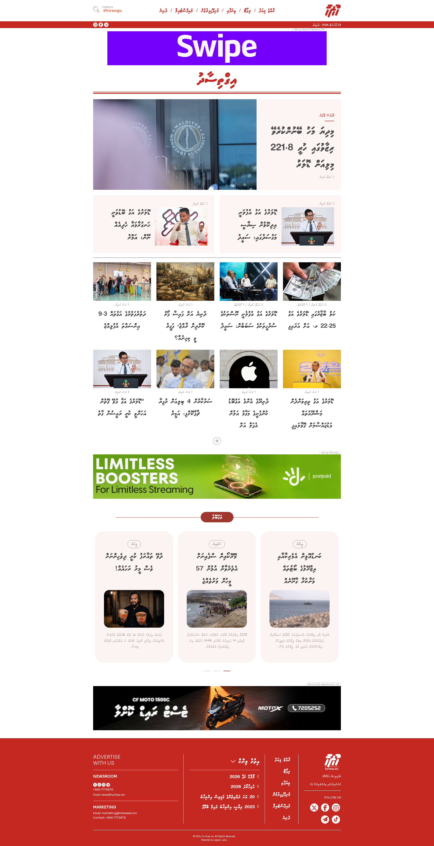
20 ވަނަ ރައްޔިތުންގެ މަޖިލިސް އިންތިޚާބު (228, 797)
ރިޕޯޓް (247, 11)
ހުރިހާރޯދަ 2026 (244, 787)
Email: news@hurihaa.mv (109, 795)
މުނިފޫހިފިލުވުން (210, 11)
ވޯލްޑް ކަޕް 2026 (243, 777)
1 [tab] (227, 670)
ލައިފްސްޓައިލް (184, 11)
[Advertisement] (217, 47)
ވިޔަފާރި (231, 11)
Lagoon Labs (220, 840)
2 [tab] (217, 670)
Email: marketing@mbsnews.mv (115, 813)
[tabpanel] (299, 597)
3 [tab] (207, 670)
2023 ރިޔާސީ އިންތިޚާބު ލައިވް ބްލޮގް (229, 807)
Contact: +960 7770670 (109, 817)
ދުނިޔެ (163, 11)
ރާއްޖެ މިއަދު (267, 11)
